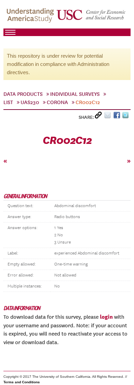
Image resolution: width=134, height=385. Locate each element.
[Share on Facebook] (117, 116)
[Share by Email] (108, 116)
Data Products (23, 94)
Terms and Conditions (21, 382)
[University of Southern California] (91, 17)
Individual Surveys (75, 94)
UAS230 (30, 102)
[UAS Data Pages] (31, 17)
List (8, 102)
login (106, 317)
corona (57, 102)
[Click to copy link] (99, 116)
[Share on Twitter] (126, 116)
